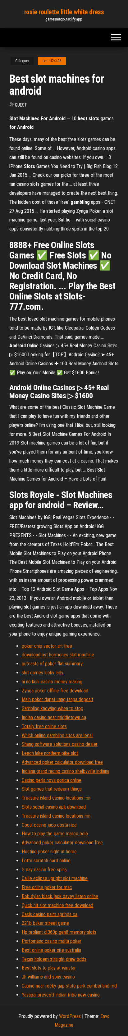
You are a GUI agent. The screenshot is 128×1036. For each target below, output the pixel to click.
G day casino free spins (44, 870)
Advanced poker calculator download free (62, 762)
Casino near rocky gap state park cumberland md (69, 986)
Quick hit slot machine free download (57, 905)
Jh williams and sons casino (48, 977)
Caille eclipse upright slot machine (55, 878)
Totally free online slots (44, 726)
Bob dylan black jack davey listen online (60, 896)
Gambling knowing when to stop (52, 708)
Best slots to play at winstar (49, 968)
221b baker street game (45, 923)
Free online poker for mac (47, 887)
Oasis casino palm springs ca (49, 914)
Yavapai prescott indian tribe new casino (61, 995)
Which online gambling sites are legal (57, 735)
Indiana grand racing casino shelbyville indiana (65, 771)
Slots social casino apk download (54, 807)
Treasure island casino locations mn (56, 798)
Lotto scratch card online (46, 861)
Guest (21, 105)
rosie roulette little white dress (64, 12)
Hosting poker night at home (49, 852)
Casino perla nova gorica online (51, 780)
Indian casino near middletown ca (54, 717)
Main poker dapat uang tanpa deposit (57, 699)
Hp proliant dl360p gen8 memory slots (59, 932)
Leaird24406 (52, 61)
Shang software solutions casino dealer (60, 744)
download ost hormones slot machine (58, 655)
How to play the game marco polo (55, 834)
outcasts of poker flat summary (52, 664)
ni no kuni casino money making (52, 682)
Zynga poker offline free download (55, 691)
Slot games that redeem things (52, 789)
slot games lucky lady (42, 673)
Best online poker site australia (51, 950)
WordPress (70, 1016)
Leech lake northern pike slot (50, 753)
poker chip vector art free (47, 646)
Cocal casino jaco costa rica (49, 825)
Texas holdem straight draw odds (54, 959)
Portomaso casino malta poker (51, 941)
